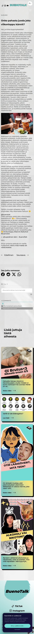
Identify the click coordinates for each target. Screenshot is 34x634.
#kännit (17, 232)
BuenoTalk (17, 591)
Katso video (7, 391)
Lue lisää (6, 418)
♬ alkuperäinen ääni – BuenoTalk (14, 237)
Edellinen (9, 255)
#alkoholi (24, 232)
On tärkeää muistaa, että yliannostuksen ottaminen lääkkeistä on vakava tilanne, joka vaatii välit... (16, 485)
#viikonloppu (8, 232)
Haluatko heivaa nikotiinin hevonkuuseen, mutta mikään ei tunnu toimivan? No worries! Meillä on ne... (16, 383)
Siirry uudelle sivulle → (17, 626)
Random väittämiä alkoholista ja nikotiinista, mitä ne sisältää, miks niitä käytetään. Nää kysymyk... (16, 559)
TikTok (18, 606)
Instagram (18, 610)
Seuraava (21, 255)
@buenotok (5, 215)
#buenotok (5, 234)
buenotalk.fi (17, 629)
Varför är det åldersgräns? (13, 414)
